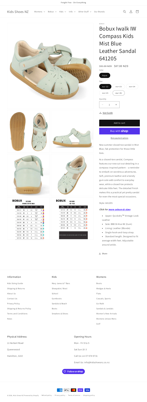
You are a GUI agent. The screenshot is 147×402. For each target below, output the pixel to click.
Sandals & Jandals (104, 308)
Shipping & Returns (16, 288)
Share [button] (104, 253)
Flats (98, 293)
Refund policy (47, 395)
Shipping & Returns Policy (19, 308)
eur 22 (105, 86)
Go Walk (100, 303)
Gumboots (57, 298)
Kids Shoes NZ (18, 395)
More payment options (119, 138)
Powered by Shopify (31, 395)
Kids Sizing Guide (15, 283)
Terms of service (74, 395)
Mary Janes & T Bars (61, 283)
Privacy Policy (13, 303)
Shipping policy (89, 395)
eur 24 (133, 87)
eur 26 (119, 93)
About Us (11, 293)
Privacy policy (60, 395)
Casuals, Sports (103, 298)
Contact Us (12, 298)
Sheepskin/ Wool (59, 288)
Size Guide (108, 112)
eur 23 (120, 87)
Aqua (104, 75)
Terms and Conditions (17, 313)
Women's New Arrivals (106, 313)
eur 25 (106, 94)
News (9, 318)
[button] (39, 12)
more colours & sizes (119, 209)
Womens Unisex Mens (106, 318)
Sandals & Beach (59, 303)
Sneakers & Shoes (60, 313)
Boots (54, 308)
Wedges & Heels (103, 288)
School (55, 293)
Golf (98, 323)
